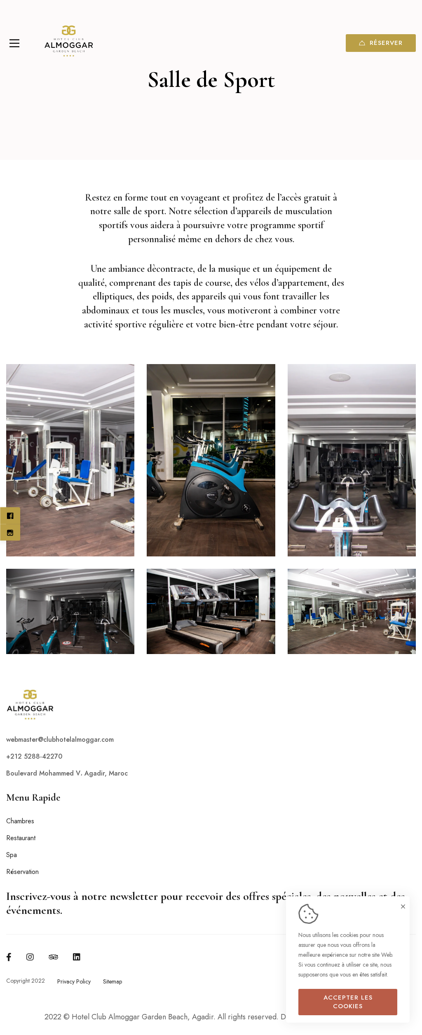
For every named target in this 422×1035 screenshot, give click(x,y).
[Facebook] (9, 957)
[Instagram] (30, 957)
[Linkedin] (77, 957)
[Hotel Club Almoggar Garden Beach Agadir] (68, 43)
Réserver (386, 42)
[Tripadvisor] (53, 957)
